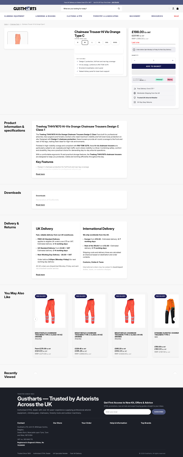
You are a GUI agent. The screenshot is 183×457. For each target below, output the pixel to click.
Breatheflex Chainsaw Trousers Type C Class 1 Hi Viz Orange (48, 335)
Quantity (135, 55)
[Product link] (50, 324)
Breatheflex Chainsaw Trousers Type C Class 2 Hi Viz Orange (89, 335)
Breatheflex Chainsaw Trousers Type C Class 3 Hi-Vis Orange (129, 335)
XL (100, 43)
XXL (107, 43)
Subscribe (158, 412)
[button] (173, 8)
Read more (40, 174)
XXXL (116, 43)
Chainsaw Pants (14, 24)
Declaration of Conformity (47, 200)
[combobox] (91, 8)
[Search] (119, 8)
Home (6, 24)
